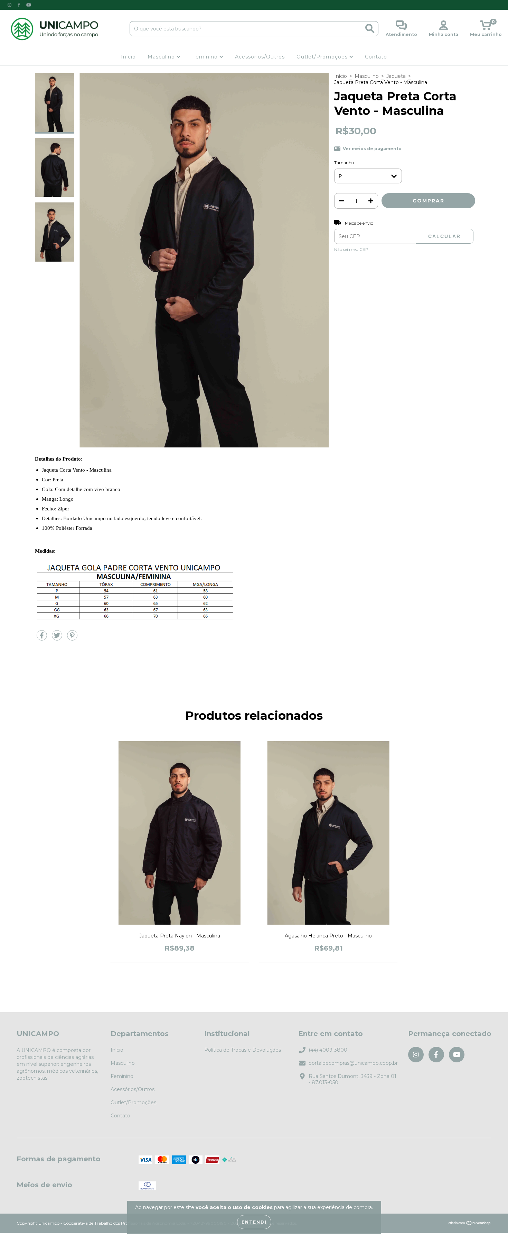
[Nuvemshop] (469, 1223)
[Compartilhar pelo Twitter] (58, 638)
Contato (376, 57)
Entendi (254, 1222)
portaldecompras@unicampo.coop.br (353, 1063)
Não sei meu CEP (351, 249)
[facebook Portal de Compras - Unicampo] (19, 5)
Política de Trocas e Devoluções (242, 1050)
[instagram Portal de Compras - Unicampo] (10, 5)
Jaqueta (396, 76)
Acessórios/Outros (260, 57)
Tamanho (344, 162)
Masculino (162, 57)
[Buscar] (370, 28)
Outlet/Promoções (323, 57)
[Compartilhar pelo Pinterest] (72, 638)
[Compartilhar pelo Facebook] (42, 638)
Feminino (205, 57)
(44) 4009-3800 (328, 1050)
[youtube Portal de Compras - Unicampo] (29, 5)
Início (128, 57)
